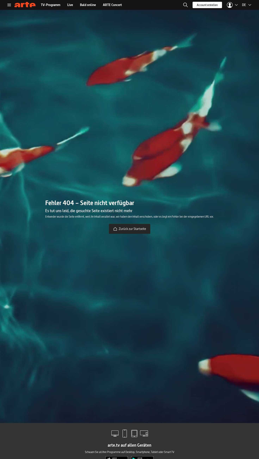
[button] (185, 5)
